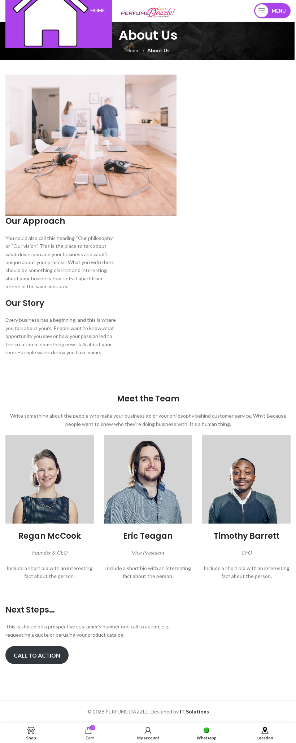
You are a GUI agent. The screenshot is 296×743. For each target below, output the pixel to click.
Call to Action (37, 655)
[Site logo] (148, 10)
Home (133, 50)
